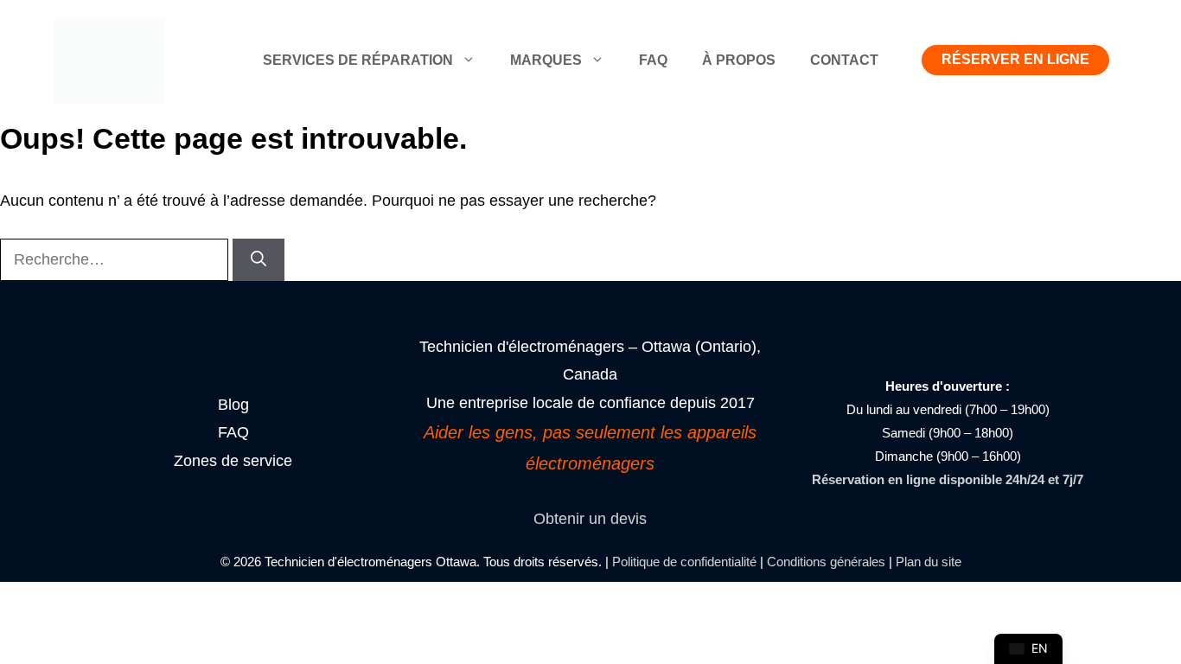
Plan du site (928, 561)
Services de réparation (358, 60)
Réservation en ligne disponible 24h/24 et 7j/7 (947, 479)
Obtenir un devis (590, 518)
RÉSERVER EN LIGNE (1015, 59)
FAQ (653, 60)
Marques (546, 60)
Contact (844, 60)
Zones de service (233, 460)
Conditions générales (826, 561)
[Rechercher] (258, 260)
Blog (233, 404)
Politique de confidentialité (684, 561)
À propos (739, 60)
